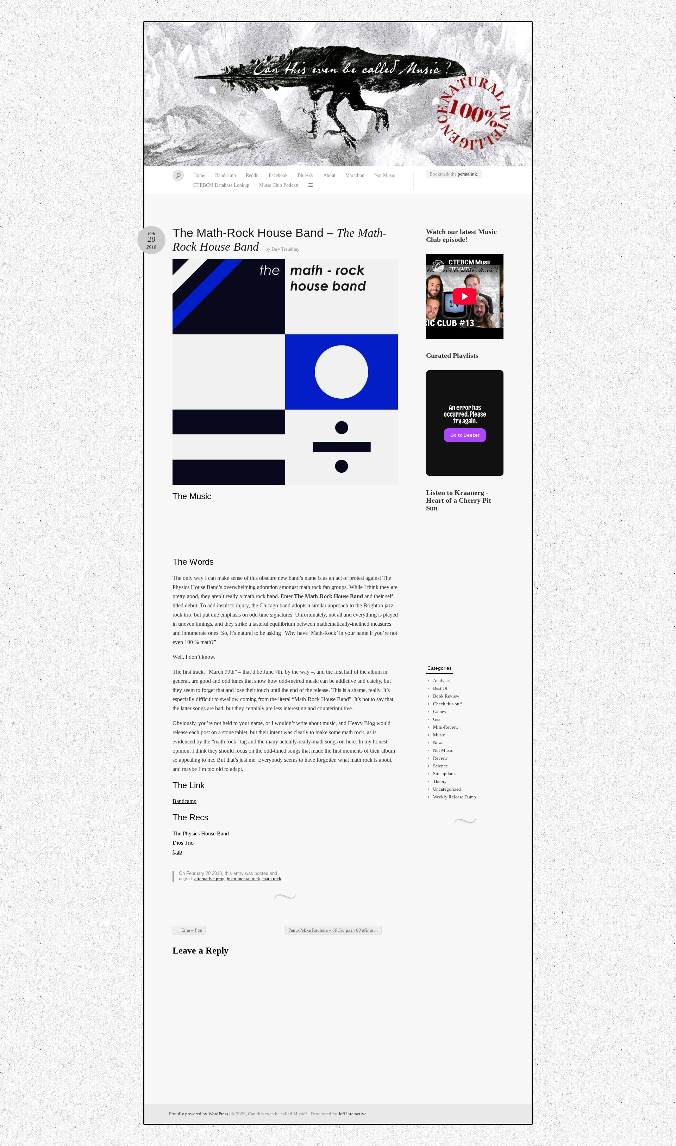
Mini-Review (445, 727)
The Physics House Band (201, 833)
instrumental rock (243, 878)
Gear (437, 719)
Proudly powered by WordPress (198, 1113)
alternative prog (209, 878)
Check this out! (447, 703)
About (329, 175)
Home (199, 175)
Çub (177, 852)
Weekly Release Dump (454, 796)
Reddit (252, 175)
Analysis (441, 680)
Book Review (446, 696)
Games (439, 711)
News (438, 742)
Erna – (189, 930)
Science (440, 765)
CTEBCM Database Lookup (221, 185)
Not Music (384, 175)
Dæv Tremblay (285, 249)
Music (439, 734)
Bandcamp (225, 175)
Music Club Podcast (279, 185)
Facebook (278, 175)
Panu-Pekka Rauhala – (335, 930)
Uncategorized (447, 789)
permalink (467, 174)
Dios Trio (183, 843)
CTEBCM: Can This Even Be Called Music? (338, 94)
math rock (271, 878)
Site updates (444, 773)
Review (440, 758)
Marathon (354, 175)
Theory (440, 781)
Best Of (440, 688)
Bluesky (305, 175)
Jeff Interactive (352, 1113)
